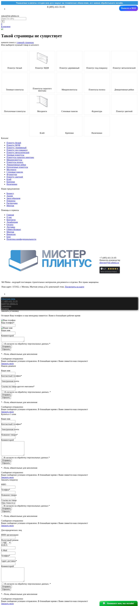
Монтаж (10, 205)
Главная (10, 215)
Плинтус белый (14, 68)
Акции (10, 196)
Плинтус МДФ (42, 68)
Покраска (11, 201)
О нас (9, 217)
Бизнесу (10, 193)
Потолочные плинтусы (15, 111)
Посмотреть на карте (74, 287)
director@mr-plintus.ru (109, 262)
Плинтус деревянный (69, 68)
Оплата (10, 224)
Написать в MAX (128, 8)
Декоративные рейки (124, 90)
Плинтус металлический (124, 68)
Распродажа (12, 203)
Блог (9, 237)
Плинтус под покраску (97, 68)
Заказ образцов (13, 198)
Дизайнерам (12, 222)
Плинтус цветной (124, 111)
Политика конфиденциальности (21, 239)
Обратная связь (8, 299)
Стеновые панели (69, 111)
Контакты (11, 220)
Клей (42, 133)
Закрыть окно (7, 363)
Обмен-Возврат (14, 229)
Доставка (11, 227)
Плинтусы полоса (97, 90)
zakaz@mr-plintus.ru (10, 16)
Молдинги (42, 111)
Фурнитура (97, 111)
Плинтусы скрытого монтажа (42, 90)
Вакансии (11, 234)
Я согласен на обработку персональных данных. (27, 344)
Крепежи (69, 133)
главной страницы (25, 42)
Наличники (96, 133)
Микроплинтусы (69, 90)
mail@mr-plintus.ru (9, 304)
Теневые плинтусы (15, 90)
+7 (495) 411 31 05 (9, 301)
